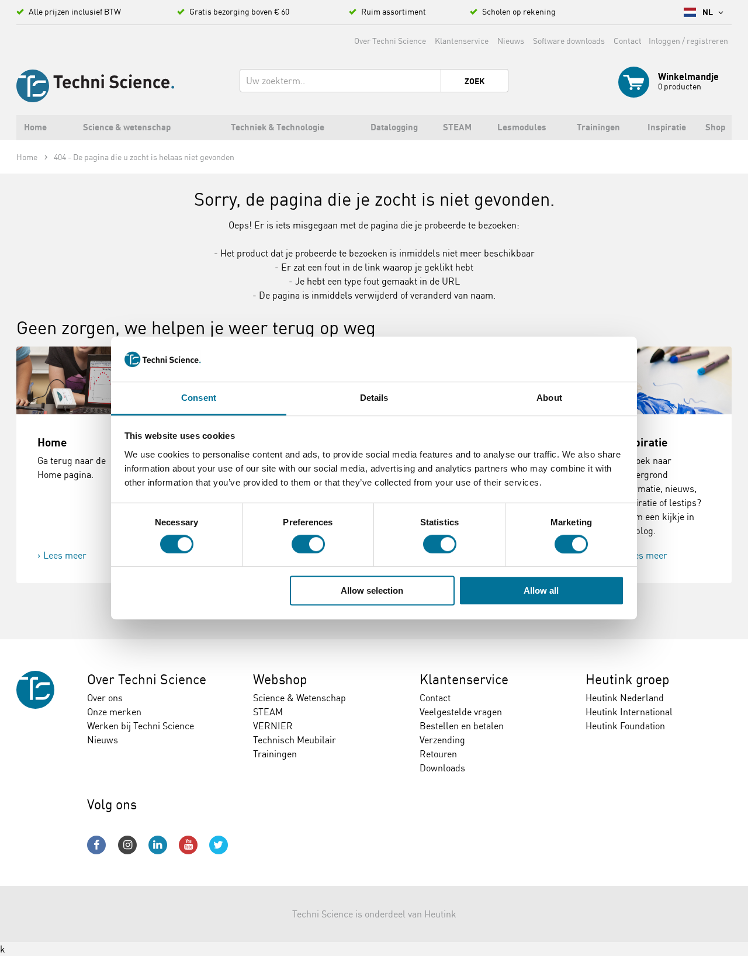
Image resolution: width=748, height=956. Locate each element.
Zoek (474, 81)
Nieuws (510, 41)
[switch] (308, 544)
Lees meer (64, 555)
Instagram (127, 845)
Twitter (218, 845)
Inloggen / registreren (688, 41)
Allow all (541, 590)
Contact (628, 41)
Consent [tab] (198, 398)
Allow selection (372, 590)
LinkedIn (157, 845)
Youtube (188, 845)
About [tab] (549, 398)
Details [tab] (374, 398)
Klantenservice (462, 41)
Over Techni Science (390, 41)
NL (708, 12)
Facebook (96, 845)
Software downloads (569, 41)
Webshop (280, 679)
